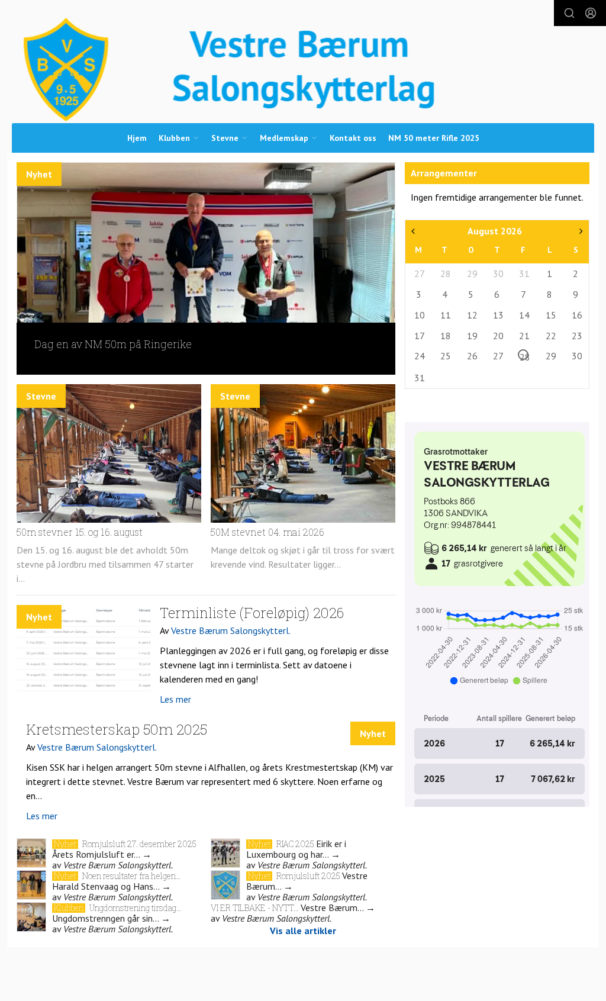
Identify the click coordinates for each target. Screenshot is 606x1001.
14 (523, 315)
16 (576, 315)
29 (471, 273)
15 (550, 315)
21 (523, 335)
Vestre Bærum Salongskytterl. (231, 630)
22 (550, 335)
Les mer (175, 699)
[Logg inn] (590, 13)
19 (471, 335)
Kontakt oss (353, 138)
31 (523, 273)
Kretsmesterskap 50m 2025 (116, 729)
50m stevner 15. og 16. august (80, 532)
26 (471, 355)
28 (445, 273)
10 (419, 315)
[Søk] (569, 13)
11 (445, 315)
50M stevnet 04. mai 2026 (267, 532)
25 (445, 355)
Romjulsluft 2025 (309, 875)
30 (497, 273)
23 (576, 335)
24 (419, 355)
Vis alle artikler (303, 930)
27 (419, 273)
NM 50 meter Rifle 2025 (433, 138)
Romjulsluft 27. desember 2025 (139, 843)
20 (497, 335)
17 (419, 335)
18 (445, 335)
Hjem (137, 138)
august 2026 (495, 231)
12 (471, 315)
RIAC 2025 (296, 843)
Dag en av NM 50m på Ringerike (113, 344)
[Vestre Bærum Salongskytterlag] (303, 70)
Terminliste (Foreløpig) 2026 (252, 612)
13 (497, 315)
